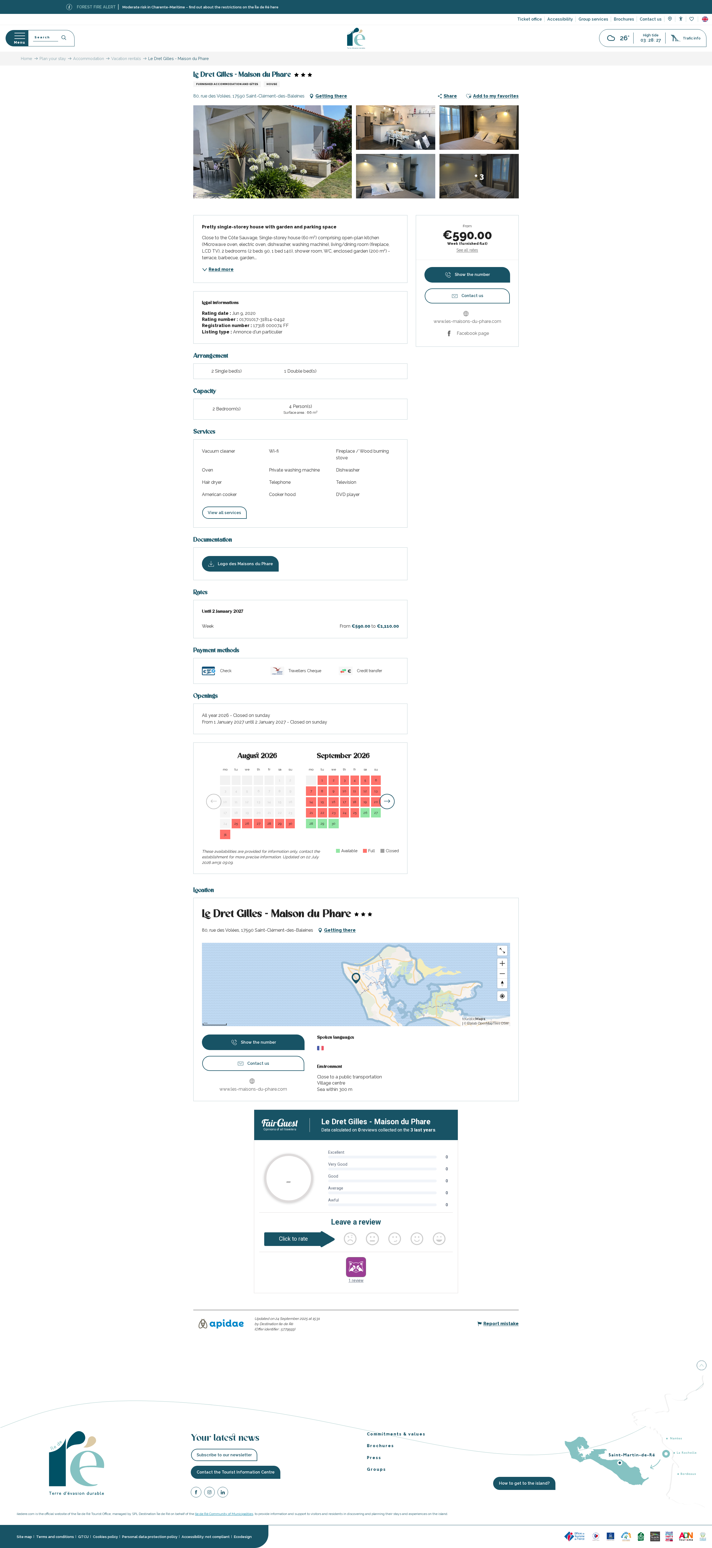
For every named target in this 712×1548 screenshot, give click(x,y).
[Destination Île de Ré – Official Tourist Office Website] (356, 38)
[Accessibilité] (680, 18)
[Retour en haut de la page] (701, 1367)
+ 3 (479, 176)
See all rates (467, 250)
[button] (705, 19)
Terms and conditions (55, 1536)
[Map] (670, 19)
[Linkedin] (222, 1492)
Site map (24, 1536)
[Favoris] (692, 19)
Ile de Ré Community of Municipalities (224, 1514)
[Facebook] (196, 1492)
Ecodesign (243, 1536)
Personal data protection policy (149, 1536)
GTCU (83, 1536)
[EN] (705, 19)
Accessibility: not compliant (206, 1536)
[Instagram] (209, 1492)
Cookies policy (105, 1536)
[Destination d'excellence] (596, 1536)
